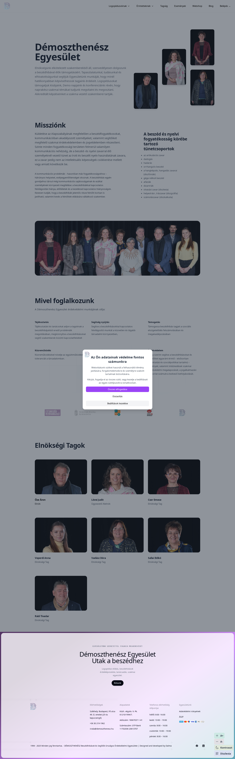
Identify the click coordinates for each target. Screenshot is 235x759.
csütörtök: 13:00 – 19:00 (160, 731)
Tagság (164, 5)
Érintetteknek (144, 5)
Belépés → (225, 5)
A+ (221, 735)
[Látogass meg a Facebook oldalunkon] (197, 746)
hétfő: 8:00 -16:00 (157, 714)
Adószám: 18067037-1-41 (131, 720)
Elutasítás (118, 396)
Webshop (197, 5)
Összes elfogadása (117, 389)
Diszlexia (225, 753)
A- (221, 741)
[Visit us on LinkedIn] (203, 746)
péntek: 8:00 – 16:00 (158, 736)
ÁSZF (181, 716)
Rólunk (117, 682)
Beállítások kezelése (117, 403)
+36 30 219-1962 (97, 723)
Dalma (169, 745)
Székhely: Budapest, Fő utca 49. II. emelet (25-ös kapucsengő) (102, 714)
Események (180, 5)
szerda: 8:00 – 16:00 (158, 725)
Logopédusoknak (118, 5)
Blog (211, 5)
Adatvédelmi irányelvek (189, 711)
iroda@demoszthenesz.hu (102, 728)
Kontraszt (226, 747)
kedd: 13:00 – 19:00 (158, 720)
